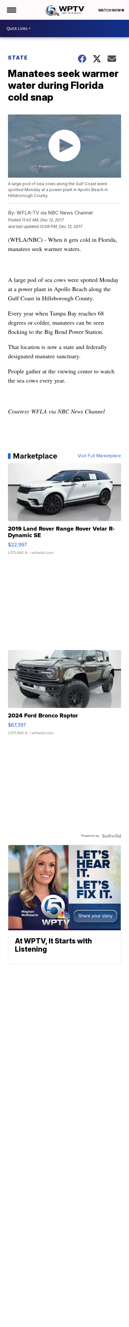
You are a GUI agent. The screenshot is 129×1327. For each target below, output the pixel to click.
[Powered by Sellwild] (111, 836)
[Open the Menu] (11, 10)
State (18, 57)
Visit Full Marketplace (99, 456)
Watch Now (109, 10)
